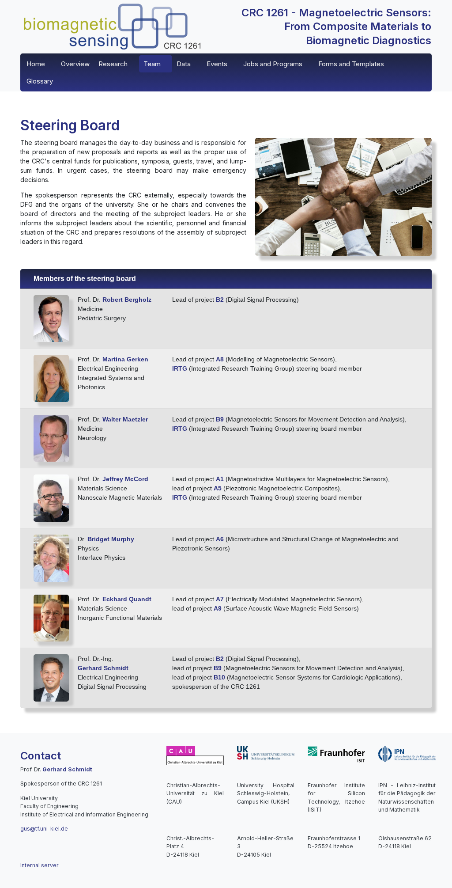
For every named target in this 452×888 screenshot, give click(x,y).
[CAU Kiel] (195, 755)
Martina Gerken (125, 359)
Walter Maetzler (125, 419)
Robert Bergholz (126, 299)
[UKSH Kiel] (265, 752)
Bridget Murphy (110, 539)
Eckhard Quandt (126, 599)
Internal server (39, 865)
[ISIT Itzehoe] (336, 754)
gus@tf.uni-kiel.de (44, 828)
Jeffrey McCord (125, 478)
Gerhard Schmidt (103, 668)
